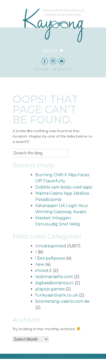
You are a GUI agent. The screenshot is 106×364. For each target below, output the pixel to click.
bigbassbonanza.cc (54, 282)
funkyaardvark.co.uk (56, 295)
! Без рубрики (50, 258)
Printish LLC (76, 356)
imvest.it (43, 270)
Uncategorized (50, 245)
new (39, 264)
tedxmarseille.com (54, 276)
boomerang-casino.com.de (62, 301)
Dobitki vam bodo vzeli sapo (63, 187)
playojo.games (50, 289)
